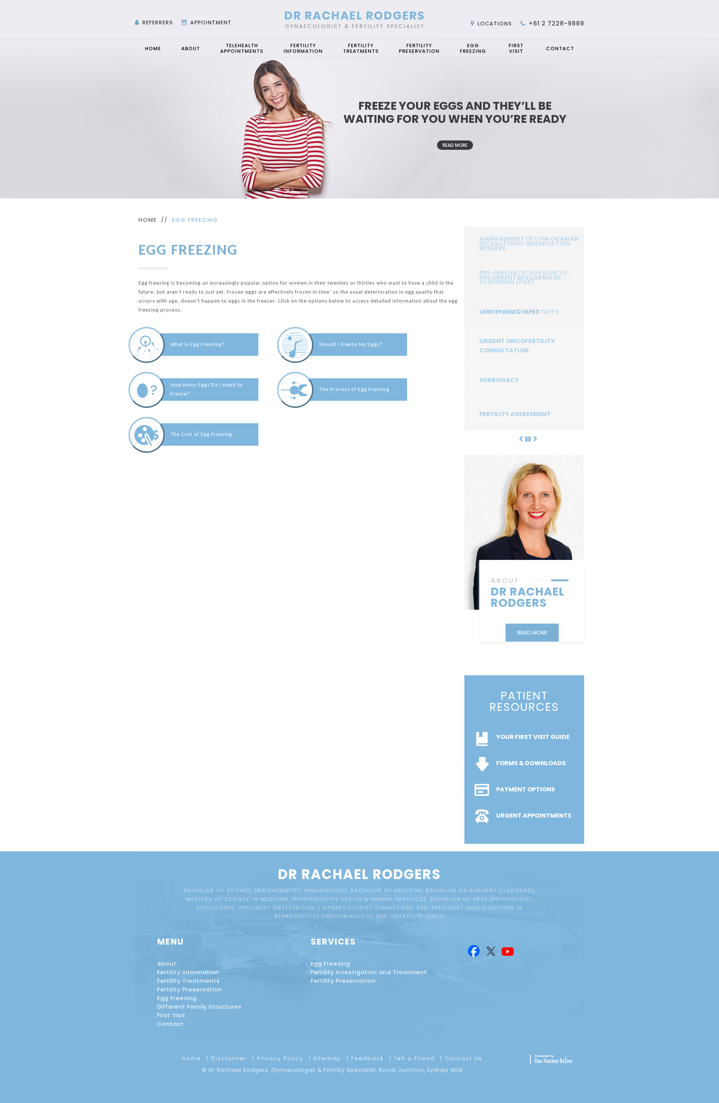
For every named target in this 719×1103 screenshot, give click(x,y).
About (190, 48)
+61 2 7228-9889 (556, 23)
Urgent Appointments (533, 815)
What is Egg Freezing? (197, 344)
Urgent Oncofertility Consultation (517, 346)
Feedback (367, 1058)
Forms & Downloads (531, 763)
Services (333, 942)
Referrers (157, 22)
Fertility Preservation (419, 48)
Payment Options (525, 789)
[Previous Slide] (521, 438)
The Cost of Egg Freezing (201, 434)
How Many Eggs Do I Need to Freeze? (206, 389)
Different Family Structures (199, 1006)
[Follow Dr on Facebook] (473, 951)
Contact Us (463, 1058)
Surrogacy (499, 380)
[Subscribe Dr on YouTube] (507, 951)
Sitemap (327, 1058)
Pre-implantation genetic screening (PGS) (524, 278)
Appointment (210, 22)
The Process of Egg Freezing (354, 389)
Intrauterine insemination (525, 243)
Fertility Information (303, 48)
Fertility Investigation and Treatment (369, 972)
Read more (455, 145)
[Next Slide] (535, 438)
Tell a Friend (414, 1058)
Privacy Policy (280, 1058)
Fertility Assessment (515, 414)
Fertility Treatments (361, 48)
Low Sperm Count (509, 311)
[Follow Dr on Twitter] (490, 951)
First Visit (516, 48)
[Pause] (528, 438)
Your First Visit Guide (533, 737)
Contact (560, 48)
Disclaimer (229, 1058)
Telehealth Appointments (241, 48)
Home (153, 48)
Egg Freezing (473, 48)
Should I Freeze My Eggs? (350, 344)
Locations (494, 23)
